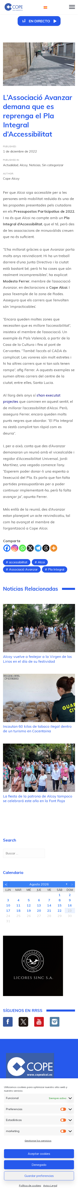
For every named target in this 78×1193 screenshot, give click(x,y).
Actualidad (10, 165)
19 (29, 911)
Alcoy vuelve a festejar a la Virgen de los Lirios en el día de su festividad (37, 658)
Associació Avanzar (23, 569)
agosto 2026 (39, 884)
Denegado (39, 1165)
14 (49, 905)
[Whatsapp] (22, 548)
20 (39, 911)
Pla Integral (56, 569)
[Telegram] (38, 548)
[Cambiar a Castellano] (45, 7)
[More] (53, 548)
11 (18, 905)
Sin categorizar (52, 165)
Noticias (35, 165)
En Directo (39, 21)
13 (39, 905)
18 (18, 911)
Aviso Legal (50, 1185)
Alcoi (41, 562)
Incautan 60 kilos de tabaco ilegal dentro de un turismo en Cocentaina (37, 728)
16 (70, 905)
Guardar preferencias (39, 1176)
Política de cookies (30, 1185)
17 (8, 911)
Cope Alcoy (11, 178)
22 (60, 911)
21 (49, 911)
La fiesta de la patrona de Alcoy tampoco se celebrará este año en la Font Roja (37, 798)
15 (60, 905)
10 (8, 905)
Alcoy (24, 165)
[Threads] (45, 548)
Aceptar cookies (39, 1154)
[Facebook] (6, 548)
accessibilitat (18, 562)
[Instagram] (14, 548)
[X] (30, 548)
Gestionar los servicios (38, 1140)
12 (29, 905)
